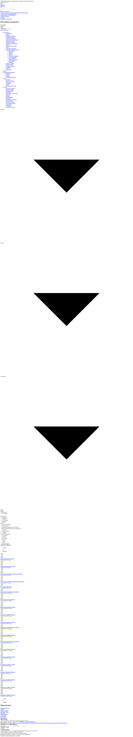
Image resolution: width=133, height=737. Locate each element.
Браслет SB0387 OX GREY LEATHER (13, 574)
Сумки (17, 12)
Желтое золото (5, 525)
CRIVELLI (4, 519)
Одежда (11, 12)
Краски (10, 52)
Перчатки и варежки (11, 48)
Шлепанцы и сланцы (11, 86)
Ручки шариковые (13, 59)
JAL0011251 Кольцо (10, 664)
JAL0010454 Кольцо (10, 679)
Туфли (7, 84)
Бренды (7, 12)
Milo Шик (3, 713)
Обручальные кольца (11, 77)
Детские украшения (10, 38)
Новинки (3, 12)
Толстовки (8, 105)
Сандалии (8, 83)
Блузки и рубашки (10, 88)
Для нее (7, 30)
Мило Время (4, 718)
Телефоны (8, 67)
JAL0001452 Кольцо (10, 687)
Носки (7, 44)
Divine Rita (4, 538)
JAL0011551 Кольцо (10, 656)
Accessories (4, 535)
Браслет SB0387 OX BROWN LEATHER (14, 581)
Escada (2, 709)
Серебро (4, 532)
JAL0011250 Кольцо (10, 672)
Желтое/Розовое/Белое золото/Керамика (11, 528)
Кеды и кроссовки (10, 81)
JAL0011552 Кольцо (10, 649)
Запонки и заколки (10, 42)
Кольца (7, 74)
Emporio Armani (4, 710)
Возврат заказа (25, 723)
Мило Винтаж (4, 714)
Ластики (11, 53)
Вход (2, 11)
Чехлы (7, 68)
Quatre (3, 542)
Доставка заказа (11, 723)
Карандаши (11, 51)
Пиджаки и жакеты (10, 103)
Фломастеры (12, 61)
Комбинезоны (9, 97)
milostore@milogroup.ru (30, 721)
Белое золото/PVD (6, 524)
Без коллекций (5, 543)
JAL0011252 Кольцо (10, 622)
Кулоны (8, 76)
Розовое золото (5, 531)
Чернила (11, 62)
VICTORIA (3, 715)
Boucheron (4, 517)
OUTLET (9, 15)
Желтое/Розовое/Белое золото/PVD (10, 527)
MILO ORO (3, 717)
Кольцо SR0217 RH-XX (10, 566)
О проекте (48, 723)
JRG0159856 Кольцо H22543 (12, 591)
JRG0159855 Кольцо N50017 (12, 627)
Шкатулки (8, 69)
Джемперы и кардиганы (12, 93)
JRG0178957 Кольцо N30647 (12, 641)
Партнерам (64, 723)
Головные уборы (10, 37)
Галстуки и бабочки (11, 36)
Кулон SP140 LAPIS (9, 558)
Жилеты (8, 96)
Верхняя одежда (10, 91)
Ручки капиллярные (13, 56)
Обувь (14, 12)
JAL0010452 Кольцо (10, 607)
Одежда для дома (10, 102)
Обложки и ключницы (11, 46)
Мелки (10, 54)
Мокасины (8, 82)
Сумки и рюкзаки (10, 66)
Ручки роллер (12, 58)
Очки (7, 47)
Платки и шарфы (10, 63)
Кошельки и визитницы (11, 43)
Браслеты (8, 73)
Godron (4, 541)
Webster (4, 521)
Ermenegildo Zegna (5, 708)
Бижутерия (8, 33)
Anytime (4, 536)
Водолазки (8, 92)
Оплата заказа (18, 723)
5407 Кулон (9, 586)
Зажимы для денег (10, 41)
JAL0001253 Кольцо (10, 614)
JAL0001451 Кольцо (10, 695)
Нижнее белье (9, 100)
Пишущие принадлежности (12, 49)
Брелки (7, 34)
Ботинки (8, 79)
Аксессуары (7, 14)
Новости (13, 15)
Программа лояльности (34, 723)
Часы (21, 12)
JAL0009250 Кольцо (10, 635)
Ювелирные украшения (9, 72)
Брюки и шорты (10, 89)
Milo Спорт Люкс (5, 712)
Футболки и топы (10, 107)
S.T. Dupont (5, 513)
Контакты (43, 723)
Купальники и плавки (11, 99)
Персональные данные (56, 723)
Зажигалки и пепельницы (12, 39)
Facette (3, 539)
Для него (3, 30)
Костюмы (8, 98)
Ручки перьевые (12, 57)
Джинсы (8, 94)
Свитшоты (8, 104)
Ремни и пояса (9, 64)
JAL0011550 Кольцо (10, 599)
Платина (4, 530)
